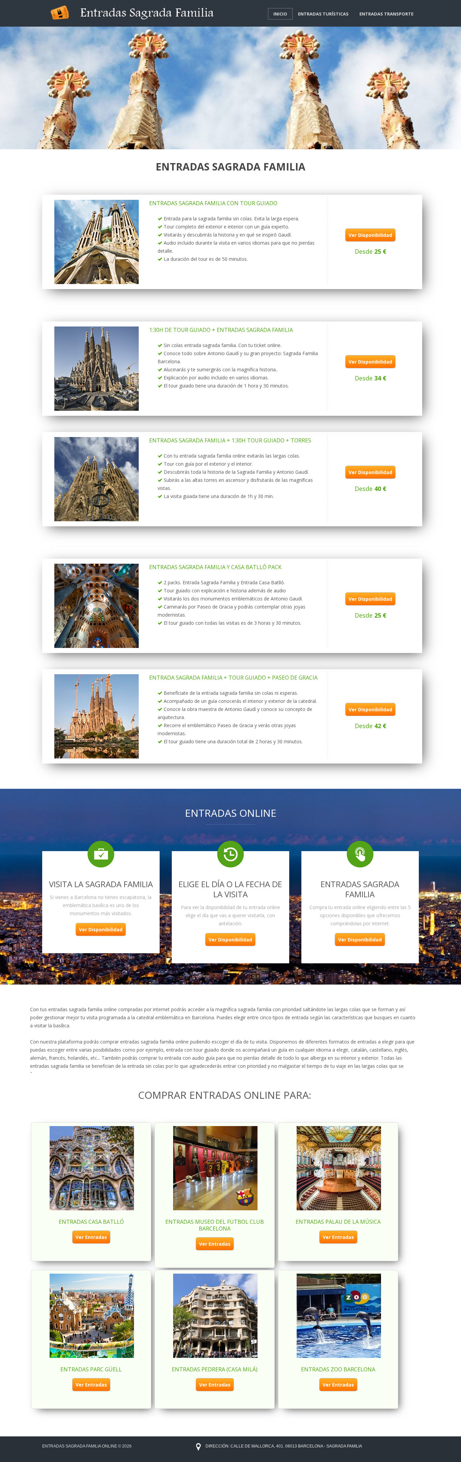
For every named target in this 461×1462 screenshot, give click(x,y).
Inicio (280, 14)
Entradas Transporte (386, 14)
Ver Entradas (91, 1237)
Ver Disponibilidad (370, 235)
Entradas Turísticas (323, 14)
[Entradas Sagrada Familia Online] (133, 12)
